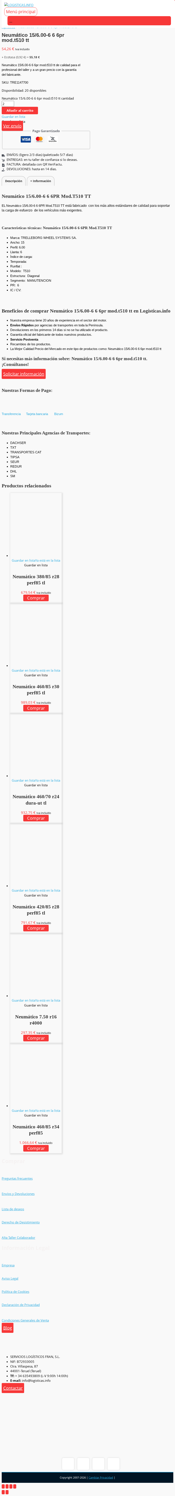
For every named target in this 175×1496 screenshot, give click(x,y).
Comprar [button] (36, 598)
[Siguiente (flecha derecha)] (7, 1492)
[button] (13, 116)
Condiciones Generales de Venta (25, 1320)
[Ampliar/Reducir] (3, 1486)
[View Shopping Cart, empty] (89, 20)
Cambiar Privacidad (101, 1477)
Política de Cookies (15, 1291)
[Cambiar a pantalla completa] (7, 1486)
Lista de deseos (13, 1209)
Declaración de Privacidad (21, 1305)
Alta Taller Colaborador (18, 1237)
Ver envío (12, 126)
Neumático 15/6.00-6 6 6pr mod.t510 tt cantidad (38, 98)
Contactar (13, 1388)
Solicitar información (23, 374)
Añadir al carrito (20, 110)
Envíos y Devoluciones (18, 1194)
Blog (7, 1328)
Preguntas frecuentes (17, 1178)
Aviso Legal (10, 1278)
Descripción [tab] (13, 181)
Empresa (8, 1265)
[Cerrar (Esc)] (14, 1486)
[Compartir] (10, 1486)
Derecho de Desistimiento (21, 1222)
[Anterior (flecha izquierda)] (3, 1492)
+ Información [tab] (40, 181)
